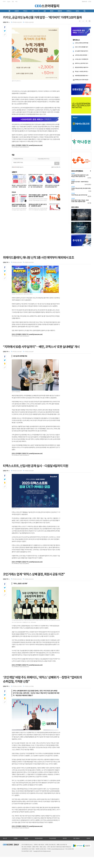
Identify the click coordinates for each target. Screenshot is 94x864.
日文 (13, 1)
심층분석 (17, 11)
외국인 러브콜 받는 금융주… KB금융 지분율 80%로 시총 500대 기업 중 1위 (38, 195)
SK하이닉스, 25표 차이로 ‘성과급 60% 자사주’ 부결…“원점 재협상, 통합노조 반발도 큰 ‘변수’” (82, 63)
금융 (45, 11)
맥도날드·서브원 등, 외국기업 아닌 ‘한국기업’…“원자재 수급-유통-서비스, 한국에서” (19, 186)
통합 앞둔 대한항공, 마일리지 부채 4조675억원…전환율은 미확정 (82, 67)
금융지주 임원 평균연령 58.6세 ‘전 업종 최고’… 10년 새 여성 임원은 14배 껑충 (19, 205)
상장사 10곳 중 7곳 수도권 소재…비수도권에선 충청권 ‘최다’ (52, 186)
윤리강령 (65, 838)
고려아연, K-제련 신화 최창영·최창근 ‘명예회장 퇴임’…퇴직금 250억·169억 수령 (82, 55)
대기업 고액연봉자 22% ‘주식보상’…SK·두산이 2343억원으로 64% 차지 (35, 186)
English (8, 1)
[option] (81, 105)
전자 (33, 11)
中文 (16, 1)
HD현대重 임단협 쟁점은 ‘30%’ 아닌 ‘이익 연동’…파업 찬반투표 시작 (82, 75)
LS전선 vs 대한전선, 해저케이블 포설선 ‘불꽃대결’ (82, 43)
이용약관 (26, 838)
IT (38, 11)
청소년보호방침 (52, 838)
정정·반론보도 (76, 838)
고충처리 (88, 838)
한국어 (4, 1)
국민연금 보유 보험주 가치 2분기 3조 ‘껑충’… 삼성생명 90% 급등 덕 (37, 205)
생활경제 (60, 11)
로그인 (89, 1)
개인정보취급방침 (38, 838)
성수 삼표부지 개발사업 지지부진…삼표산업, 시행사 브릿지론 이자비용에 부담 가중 (82, 51)
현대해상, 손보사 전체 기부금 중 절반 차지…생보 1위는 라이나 (82, 79)
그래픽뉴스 (68, 11)
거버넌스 (25, 11)
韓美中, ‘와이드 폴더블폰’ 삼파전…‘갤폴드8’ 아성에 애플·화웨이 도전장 (82, 47)
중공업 (51, 11)
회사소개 (5, 838)
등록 (57, 163)
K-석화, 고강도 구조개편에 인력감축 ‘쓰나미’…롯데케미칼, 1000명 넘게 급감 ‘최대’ (82, 59)
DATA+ (77, 11)
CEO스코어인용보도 (77, 171)
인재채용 (15, 838)
